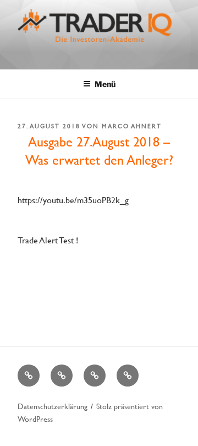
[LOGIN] (128, 376)
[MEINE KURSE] (29, 376)
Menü (105, 84)
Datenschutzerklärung (52, 406)
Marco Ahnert (132, 126)
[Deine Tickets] (95, 376)
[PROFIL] (62, 376)
